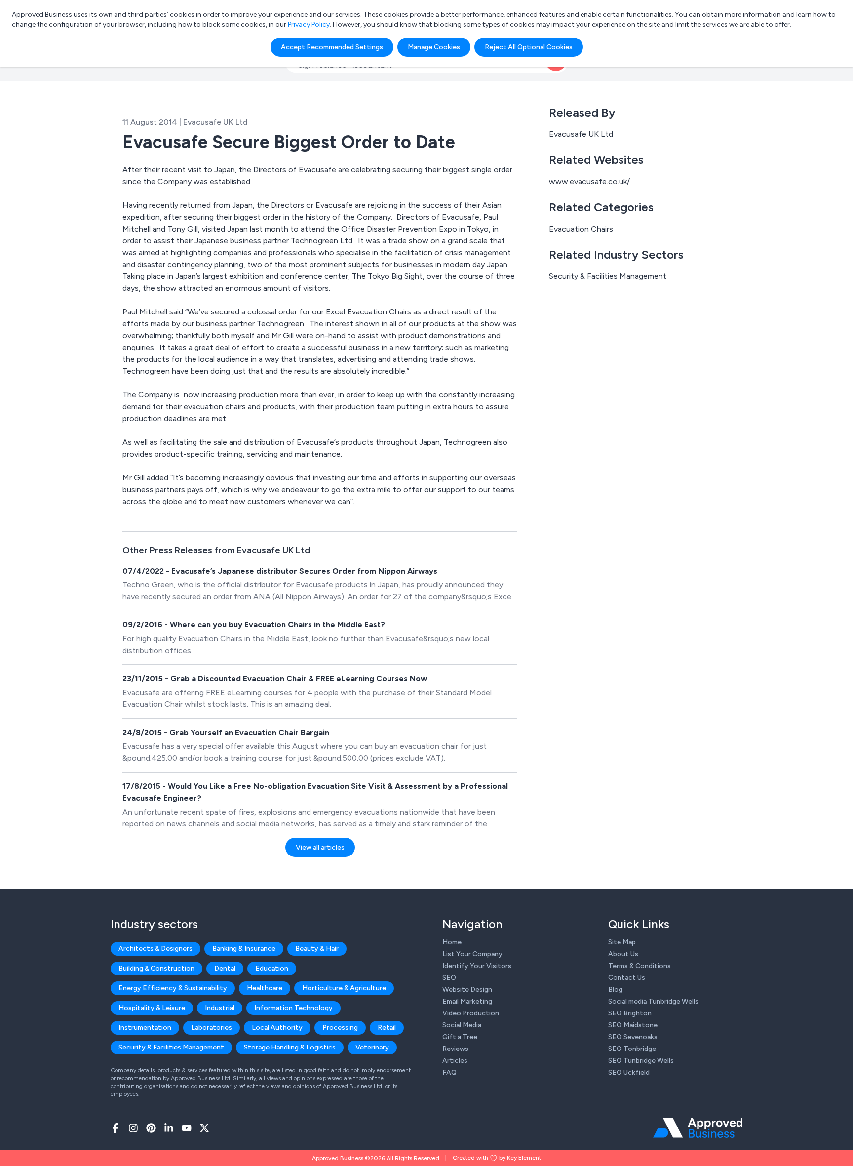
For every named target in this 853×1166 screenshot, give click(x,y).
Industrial (219, 1008)
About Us (623, 954)
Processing (340, 1027)
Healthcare (264, 988)
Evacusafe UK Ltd (581, 134)
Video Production (470, 1013)
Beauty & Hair (317, 948)
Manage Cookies (434, 47)
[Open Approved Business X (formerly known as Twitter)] (204, 1128)
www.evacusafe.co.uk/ (589, 181)
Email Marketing (467, 1001)
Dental (224, 968)
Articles (454, 1060)
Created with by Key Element (497, 1157)
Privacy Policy (309, 24)
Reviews (455, 1049)
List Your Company (472, 954)
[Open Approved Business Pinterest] (151, 1128)
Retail (387, 1027)
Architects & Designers (155, 948)
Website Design (467, 989)
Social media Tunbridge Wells (653, 1001)
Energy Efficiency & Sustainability (172, 988)
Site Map (622, 942)
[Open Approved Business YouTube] (187, 1128)
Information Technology (293, 1008)
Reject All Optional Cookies (529, 47)
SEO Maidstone (633, 1025)
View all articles (320, 847)
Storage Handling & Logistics (290, 1047)
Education (271, 968)
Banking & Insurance (243, 948)
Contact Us (626, 977)
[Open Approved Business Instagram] (133, 1128)
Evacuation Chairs (581, 228)
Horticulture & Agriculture (344, 988)
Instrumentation (144, 1027)
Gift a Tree (459, 1037)
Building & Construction (156, 968)
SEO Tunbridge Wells (641, 1060)
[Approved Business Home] (697, 1128)
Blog (615, 989)
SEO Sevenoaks (633, 1037)
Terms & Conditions (639, 966)
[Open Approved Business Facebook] (115, 1128)
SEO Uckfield (629, 1072)
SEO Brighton (630, 1013)
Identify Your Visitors (476, 966)
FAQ (449, 1072)
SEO (449, 977)
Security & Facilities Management (607, 276)
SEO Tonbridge (632, 1049)
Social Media (461, 1025)
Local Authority (277, 1027)
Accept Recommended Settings (332, 47)
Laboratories (211, 1027)
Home (452, 942)
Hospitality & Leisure (151, 1008)
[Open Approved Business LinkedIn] (169, 1128)
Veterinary (372, 1047)
